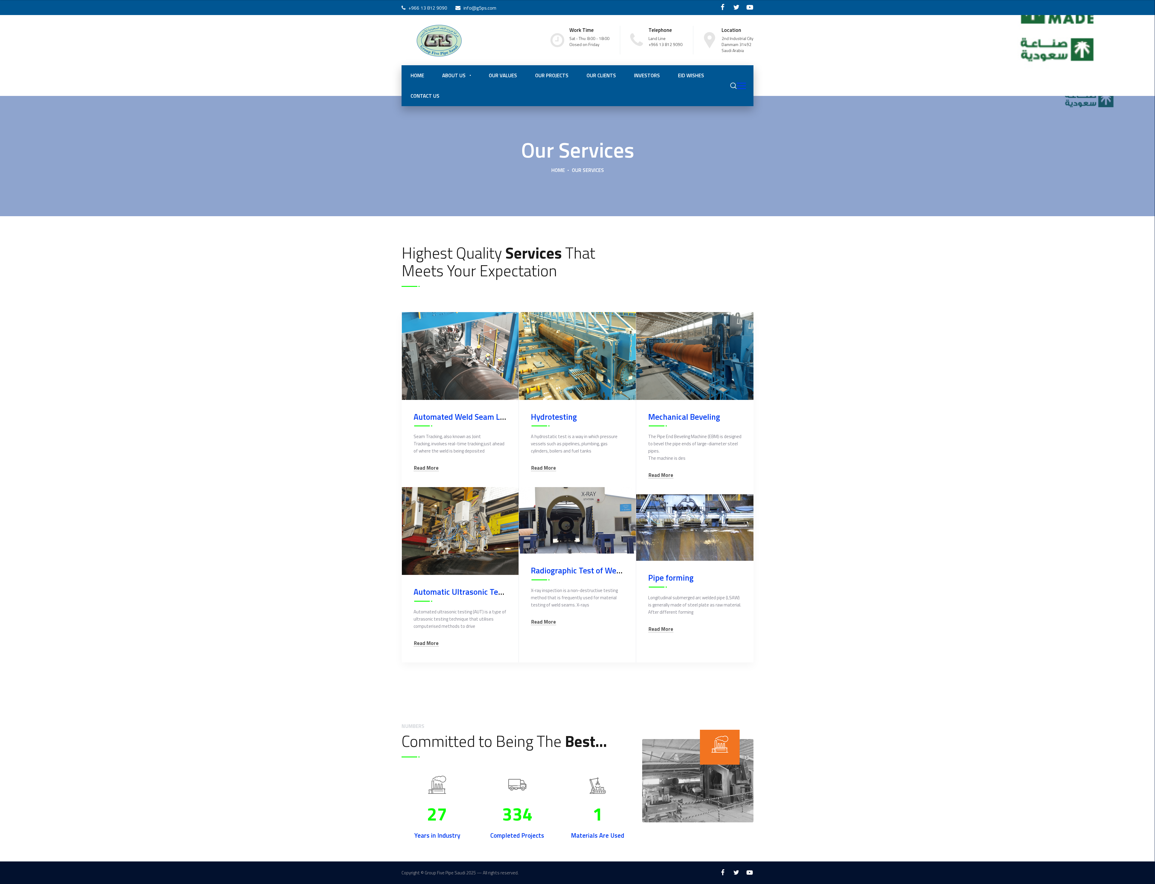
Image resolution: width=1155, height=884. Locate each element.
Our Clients (601, 75)
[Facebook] (722, 7)
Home (417, 75)
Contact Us (425, 96)
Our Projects (551, 75)
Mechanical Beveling (684, 416)
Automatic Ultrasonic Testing (465, 591)
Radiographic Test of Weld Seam (587, 570)
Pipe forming (671, 577)
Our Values (503, 75)
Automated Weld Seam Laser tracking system (494, 416)
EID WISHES (691, 75)
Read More (426, 468)
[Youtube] (749, 7)
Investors (647, 75)
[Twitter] (736, 7)
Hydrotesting (554, 416)
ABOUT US (454, 75)
